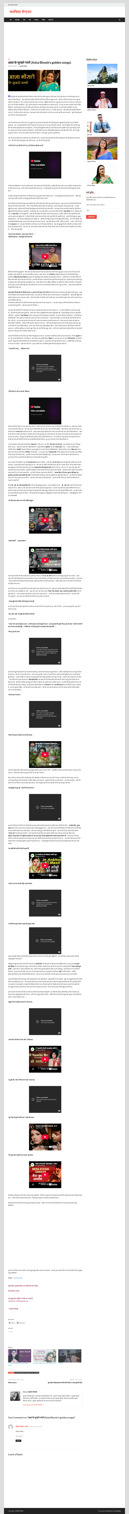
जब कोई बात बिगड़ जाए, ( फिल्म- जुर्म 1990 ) (44, 1363)
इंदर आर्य (89, 135)
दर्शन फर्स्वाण (90, 86)
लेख (30, 20)
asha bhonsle (19, 1372)
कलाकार (36, 20)
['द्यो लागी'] (69, 1355)
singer (36, 1372)
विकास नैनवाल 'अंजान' (22, 1426)
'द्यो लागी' (60, 1363)
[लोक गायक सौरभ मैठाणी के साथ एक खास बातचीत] (19, 1355)
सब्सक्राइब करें (91, 216)
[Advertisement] (64, 40)
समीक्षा (43, 20)
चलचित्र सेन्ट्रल (20, 11)
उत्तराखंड (17, 20)
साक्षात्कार (50, 20)
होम (10, 20)
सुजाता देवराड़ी (23, 66)
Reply (18, 1440)
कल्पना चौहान (91, 185)
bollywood (29, 1372)
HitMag (118, 1511)
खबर (24, 20)
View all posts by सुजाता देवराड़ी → (33, 1405)
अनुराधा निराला (91, 161)
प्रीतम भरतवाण (91, 110)
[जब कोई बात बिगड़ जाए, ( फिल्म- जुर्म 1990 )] (44, 1355)
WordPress (109, 1511)
